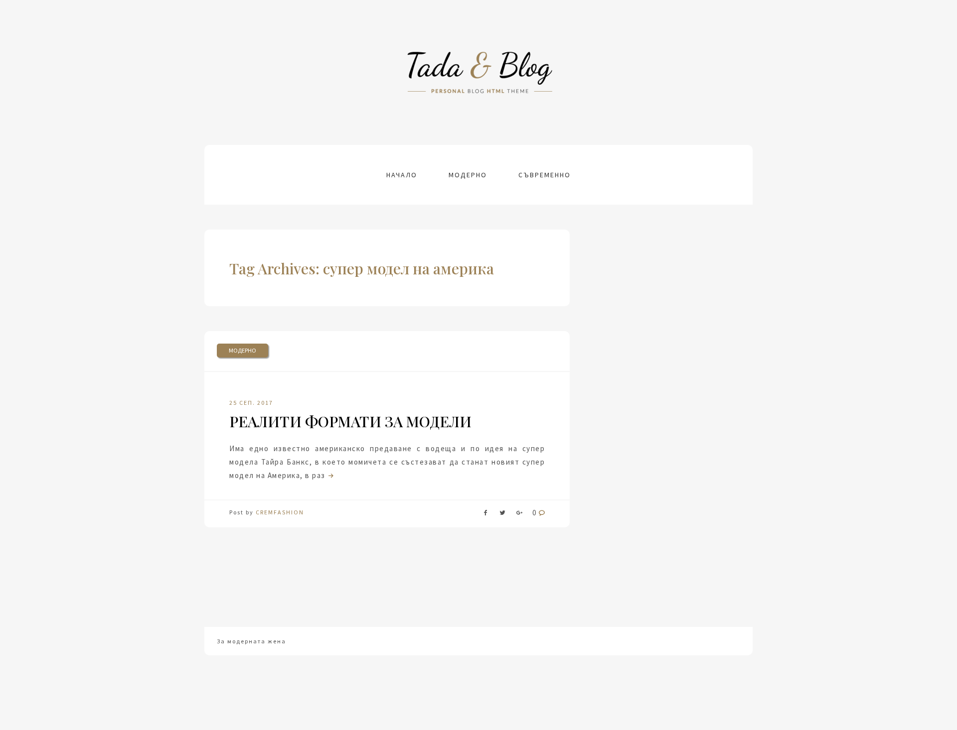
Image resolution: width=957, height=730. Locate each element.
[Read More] (329, 475)
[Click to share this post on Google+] (519, 514)
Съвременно (544, 174)
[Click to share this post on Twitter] (502, 514)
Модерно (468, 174)
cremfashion (280, 512)
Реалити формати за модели (350, 421)
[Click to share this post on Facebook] (485, 514)
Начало (401, 174)
